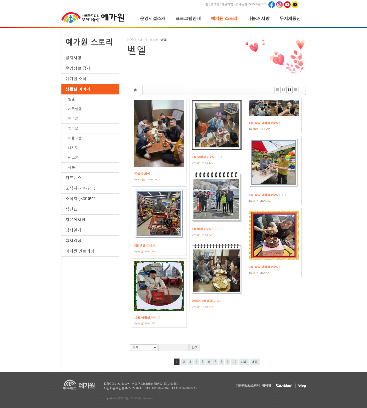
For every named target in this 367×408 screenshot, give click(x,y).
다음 (244, 362)
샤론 (71, 167)
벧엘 (71, 99)
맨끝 (255, 362)
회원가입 (227, 4)
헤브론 (73, 157)
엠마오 (73, 128)
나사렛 (73, 148)
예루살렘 (75, 109)
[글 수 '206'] (136, 90)
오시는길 (241, 4)
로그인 (214, 4)
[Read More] (159, 140)
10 (234, 362)
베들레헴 (75, 138)
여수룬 (73, 118)
